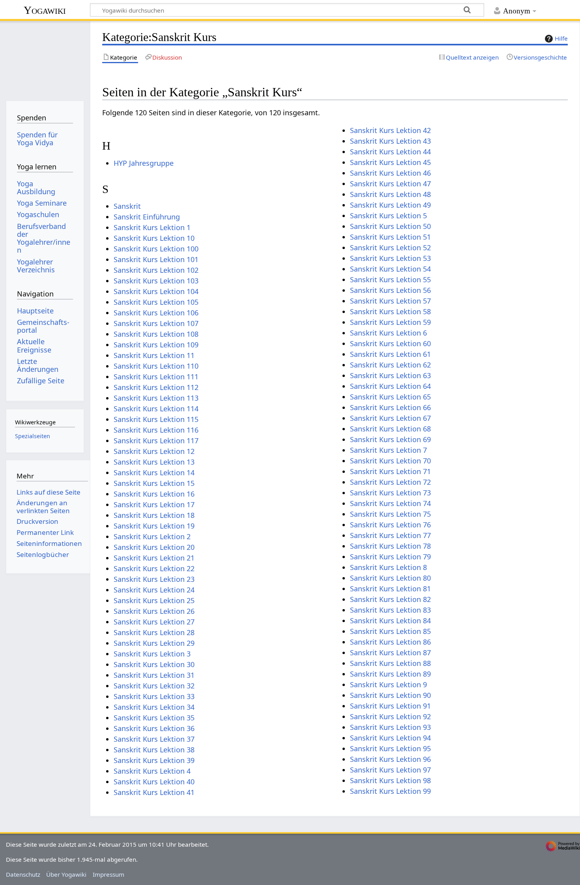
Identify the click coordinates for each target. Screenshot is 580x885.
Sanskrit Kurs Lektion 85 (390, 631)
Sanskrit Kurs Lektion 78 (390, 546)
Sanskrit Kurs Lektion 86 (390, 642)
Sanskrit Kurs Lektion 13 (154, 462)
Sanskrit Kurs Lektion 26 (154, 611)
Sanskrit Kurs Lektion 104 (156, 291)
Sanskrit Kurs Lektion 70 (390, 460)
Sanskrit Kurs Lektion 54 (390, 269)
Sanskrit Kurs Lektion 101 (156, 259)
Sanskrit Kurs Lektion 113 (156, 398)
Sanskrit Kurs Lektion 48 (390, 194)
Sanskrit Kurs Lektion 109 (156, 344)
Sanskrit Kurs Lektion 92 (390, 716)
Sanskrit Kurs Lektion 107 (156, 323)
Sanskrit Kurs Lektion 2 (152, 536)
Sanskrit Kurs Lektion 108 (156, 334)
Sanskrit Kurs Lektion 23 (154, 579)
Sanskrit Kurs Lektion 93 (390, 727)
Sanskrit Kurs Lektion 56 (390, 290)
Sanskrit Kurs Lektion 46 (390, 173)
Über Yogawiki (66, 874)
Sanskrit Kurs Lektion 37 (154, 739)
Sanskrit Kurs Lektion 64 (390, 386)
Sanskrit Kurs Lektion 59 (390, 322)
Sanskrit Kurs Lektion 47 (390, 183)
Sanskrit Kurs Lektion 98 (390, 780)
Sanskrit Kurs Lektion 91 (390, 706)
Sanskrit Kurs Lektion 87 (390, 652)
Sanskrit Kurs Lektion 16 (154, 494)
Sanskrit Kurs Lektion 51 (390, 237)
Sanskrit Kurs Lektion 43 (390, 141)
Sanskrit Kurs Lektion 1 (152, 227)
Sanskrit (127, 206)
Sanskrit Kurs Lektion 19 (154, 526)
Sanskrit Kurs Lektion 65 (390, 396)
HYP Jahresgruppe (144, 163)
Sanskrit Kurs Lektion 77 (390, 535)
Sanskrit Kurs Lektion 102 (156, 270)
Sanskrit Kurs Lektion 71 (390, 471)
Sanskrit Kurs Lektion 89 (390, 674)
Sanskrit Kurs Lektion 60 (390, 343)
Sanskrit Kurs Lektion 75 (390, 514)
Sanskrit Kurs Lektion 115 (156, 419)
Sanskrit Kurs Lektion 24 (154, 589)
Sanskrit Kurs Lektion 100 (156, 248)
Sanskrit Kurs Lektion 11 (154, 355)
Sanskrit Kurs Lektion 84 (390, 620)
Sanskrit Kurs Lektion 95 (390, 748)
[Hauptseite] (45, 58)
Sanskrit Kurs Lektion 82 (390, 599)
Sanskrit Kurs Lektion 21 (154, 557)
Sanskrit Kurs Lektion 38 (154, 749)
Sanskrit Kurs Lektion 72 (390, 482)
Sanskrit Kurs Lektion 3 (152, 653)
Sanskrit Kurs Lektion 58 (390, 311)
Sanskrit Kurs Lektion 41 (154, 792)
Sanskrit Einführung (147, 216)
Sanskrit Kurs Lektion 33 (154, 696)
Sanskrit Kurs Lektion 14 (154, 472)
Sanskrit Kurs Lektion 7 (388, 450)
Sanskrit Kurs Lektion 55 (390, 279)
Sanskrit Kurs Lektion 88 (390, 663)
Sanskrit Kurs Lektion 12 (154, 451)
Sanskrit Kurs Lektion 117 (156, 440)
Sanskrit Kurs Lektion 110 (156, 366)
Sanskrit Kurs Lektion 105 (156, 302)
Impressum (108, 874)
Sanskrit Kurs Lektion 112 (156, 387)
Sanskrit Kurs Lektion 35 (154, 717)
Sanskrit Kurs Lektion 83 (390, 610)
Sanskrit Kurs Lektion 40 (154, 781)
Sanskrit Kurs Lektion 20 (154, 547)
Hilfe (561, 38)
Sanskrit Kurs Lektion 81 (390, 588)
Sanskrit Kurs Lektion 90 (390, 695)
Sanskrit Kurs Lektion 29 (154, 643)
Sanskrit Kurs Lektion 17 (154, 504)
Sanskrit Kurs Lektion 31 (154, 675)
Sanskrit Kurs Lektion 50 (390, 226)
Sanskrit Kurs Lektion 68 (390, 428)
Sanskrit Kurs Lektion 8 (388, 567)
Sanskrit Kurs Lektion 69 (390, 439)
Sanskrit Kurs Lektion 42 (390, 130)
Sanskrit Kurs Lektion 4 (152, 771)
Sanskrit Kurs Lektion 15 (154, 483)
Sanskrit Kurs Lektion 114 (156, 408)
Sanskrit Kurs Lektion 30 (154, 664)
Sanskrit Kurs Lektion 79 (390, 556)
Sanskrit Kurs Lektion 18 (154, 515)
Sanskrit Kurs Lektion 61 (390, 354)
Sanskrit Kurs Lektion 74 (390, 503)
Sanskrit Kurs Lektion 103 (156, 280)
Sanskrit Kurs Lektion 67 (390, 418)
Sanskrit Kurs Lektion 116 (156, 430)
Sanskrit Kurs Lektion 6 (388, 333)
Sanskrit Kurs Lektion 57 (390, 301)
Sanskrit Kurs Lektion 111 (156, 376)
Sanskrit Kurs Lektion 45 (390, 162)
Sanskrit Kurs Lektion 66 (390, 407)
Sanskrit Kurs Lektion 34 (154, 707)
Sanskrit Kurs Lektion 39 (154, 760)
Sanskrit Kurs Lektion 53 (390, 258)
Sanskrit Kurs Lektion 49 (390, 205)
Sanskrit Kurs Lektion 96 (390, 759)
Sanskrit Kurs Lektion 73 (390, 492)
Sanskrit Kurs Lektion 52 (390, 247)
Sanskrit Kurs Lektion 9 (388, 684)
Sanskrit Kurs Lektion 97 (390, 769)
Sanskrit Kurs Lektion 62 (390, 364)
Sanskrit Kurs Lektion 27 (154, 621)
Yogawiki (45, 10)
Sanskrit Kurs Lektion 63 (390, 375)
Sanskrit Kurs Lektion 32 (154, 685)
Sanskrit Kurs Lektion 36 (154, 728)
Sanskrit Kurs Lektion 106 (156, 312)
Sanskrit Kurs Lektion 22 (154, 568)
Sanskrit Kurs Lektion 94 (390, 737)
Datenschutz (23, 874)
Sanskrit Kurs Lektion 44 (390, 151)
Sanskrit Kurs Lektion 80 (390, 578)
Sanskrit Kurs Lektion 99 (390, 791)
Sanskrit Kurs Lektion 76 (390, 524)
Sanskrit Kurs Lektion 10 (154, 238)
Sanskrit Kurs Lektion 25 (154, 600)
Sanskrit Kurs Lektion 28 (154, 632)
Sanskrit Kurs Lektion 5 (388, 215)
